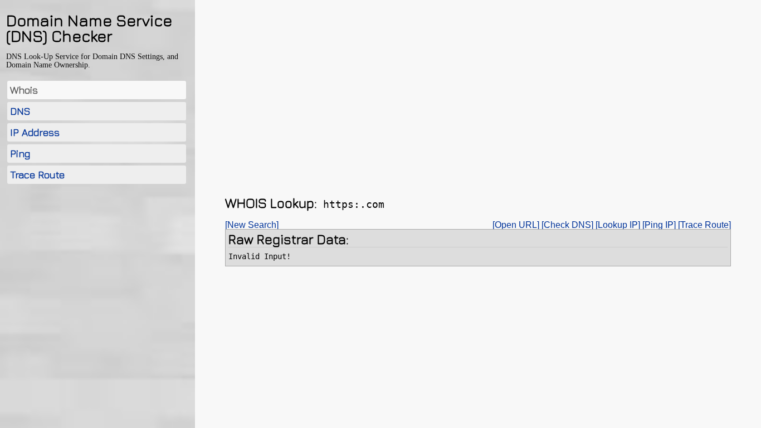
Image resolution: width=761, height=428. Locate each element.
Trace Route (37, 175)
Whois (24, 90)
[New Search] (252, 225)
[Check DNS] (567, 225)
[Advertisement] (96, 276)
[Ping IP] (659, 225)
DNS (20, 111)
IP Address (35, 132)
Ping (20, 153)
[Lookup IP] (618, 225)
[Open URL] (515, 225)
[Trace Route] (704, 225)
